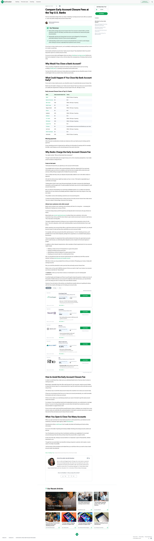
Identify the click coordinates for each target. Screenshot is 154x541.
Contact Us (11, 537)
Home (46, 452)
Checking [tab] (48, 287)
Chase (47, 110)
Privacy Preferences (148, 536)
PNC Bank (48, 121)
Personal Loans (24, 1)
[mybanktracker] (6, 2)
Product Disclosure (85, 314)
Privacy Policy (141, 536)
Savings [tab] (54, 287)
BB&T (47, 97)
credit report (59, 424)
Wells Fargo (48, 105)
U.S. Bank (48, 118)
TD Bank (48, 126)
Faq (53, 452)
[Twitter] (87, 458)
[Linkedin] (89, 458)
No (73, 476)
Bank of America (49, 100)
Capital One (48, 123)
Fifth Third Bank (49, 131)
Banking (17, 1)
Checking (50, 452)
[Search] (152, 2)
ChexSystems (69, 421)
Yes (65, 476)
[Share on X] (56, 6)
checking (74, 55)
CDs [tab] (60, 287)
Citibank (47, 115)
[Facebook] (151, 538)
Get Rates (101, 13)
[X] (148, 538)
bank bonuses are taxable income (62, 258)
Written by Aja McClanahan (54, 22)
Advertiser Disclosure (87, 290)
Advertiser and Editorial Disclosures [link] (145, 2)
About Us (4, 537)
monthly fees (53, 68)
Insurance (38, 1)
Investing (32, 1)
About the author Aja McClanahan (65, 458)
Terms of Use (135, 536)
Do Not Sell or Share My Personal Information (26, 537)
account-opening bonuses (59, 215)
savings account (82, 55)
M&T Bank (48, 102)
